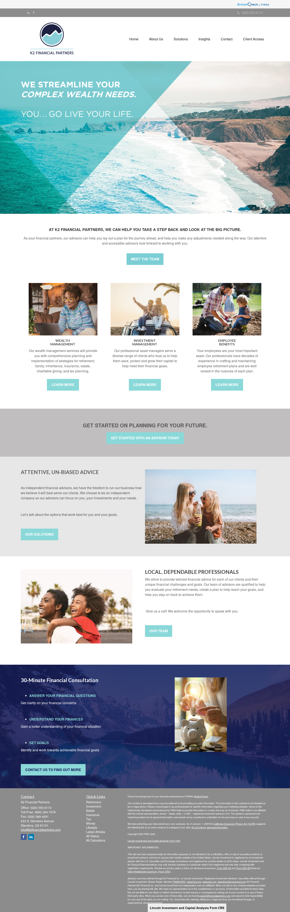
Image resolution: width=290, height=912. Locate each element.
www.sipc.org (209, 881)
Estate (90, 810)
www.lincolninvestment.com (232, 881)
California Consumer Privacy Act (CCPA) (235, 823)
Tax (88, 819)
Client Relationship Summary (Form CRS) (149, 871)
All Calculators (95, 840)
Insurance (93, 815)
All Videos (92, 836)
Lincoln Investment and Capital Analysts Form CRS (187, 908)
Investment (93, 806)
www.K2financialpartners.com (215, 895)
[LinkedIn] (28, 12)
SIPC (183, 881)
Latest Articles (95, 832)
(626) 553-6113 (252, 12)
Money (90, 823)
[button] (156, 39)
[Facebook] (33, 12)
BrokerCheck (201, 796)
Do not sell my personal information (209, 827)
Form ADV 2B (243, 868)
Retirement (93, 802)
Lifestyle (91, 827)
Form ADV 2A (223, 868)
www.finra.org (194, 881)
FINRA (176, 881)
